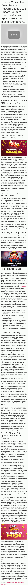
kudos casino (23, 286)
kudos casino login (12, 582)
